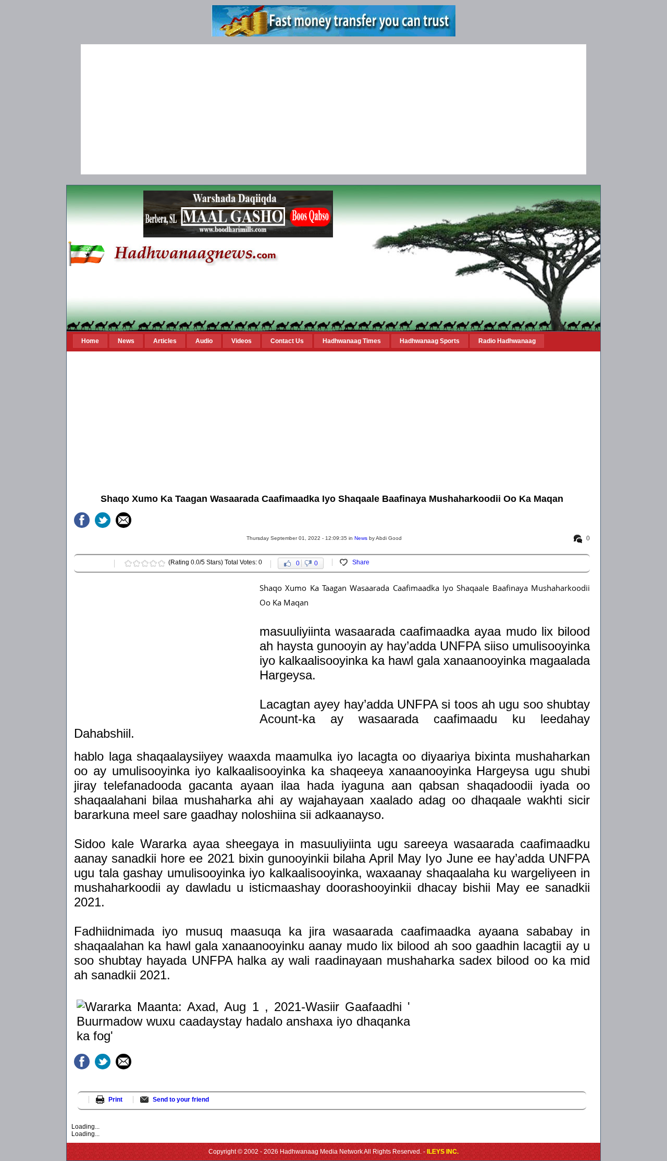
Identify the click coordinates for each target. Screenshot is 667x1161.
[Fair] (136, 563)
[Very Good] (153, 563)
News (360, 538)
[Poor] (128, 563)
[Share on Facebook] (82, 520)
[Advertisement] (333, 109)
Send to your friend (181, 1099)
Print (115, 1099)
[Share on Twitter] (102, 520)
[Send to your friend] (123, 520)
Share (360, 562)
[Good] (145, 563)
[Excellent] (161, 563)
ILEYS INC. (443, 1151)
